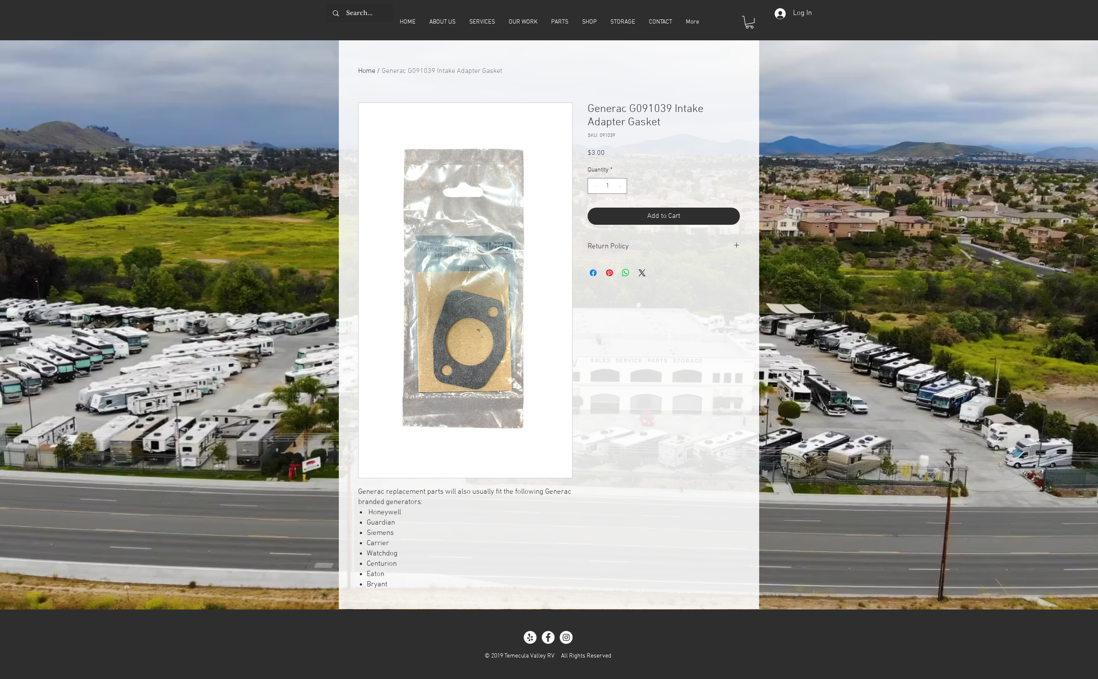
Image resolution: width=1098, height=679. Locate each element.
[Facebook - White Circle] (548, 637)
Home (366, 71)
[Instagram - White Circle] (566, 637)
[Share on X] (642, 273)
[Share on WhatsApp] (626, 273)
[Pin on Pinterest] (609, 273)
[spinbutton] (607, 185)
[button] (749, 22)
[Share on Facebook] (593, 273)
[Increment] (620, 185)
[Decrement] (594, 185)
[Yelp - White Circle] (530, 637)
